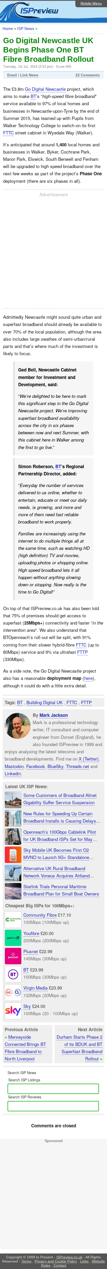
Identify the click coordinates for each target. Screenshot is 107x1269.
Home (8, 28)
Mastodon (14, 766)
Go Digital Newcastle (45, 89)
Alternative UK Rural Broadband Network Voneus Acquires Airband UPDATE (56, 875)
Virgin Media (35, 987)
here (88, 678)
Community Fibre (40, 914)
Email (12, 75)
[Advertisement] (53, 252)
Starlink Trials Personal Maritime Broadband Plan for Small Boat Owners (61, 890)
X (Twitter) (89, 758)
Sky (27, 1006)
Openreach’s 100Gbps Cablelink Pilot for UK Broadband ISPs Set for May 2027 (59, 839)
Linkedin (13, 773)
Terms (26, 1261)
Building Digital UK (44, 702)
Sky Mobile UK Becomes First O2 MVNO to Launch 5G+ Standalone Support (56, 857)
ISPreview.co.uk (69, 1257)
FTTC (8, 132)
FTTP (82, 652)
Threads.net (77, 766)
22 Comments (88, 75)
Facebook (35, 766)
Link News (29, 75)
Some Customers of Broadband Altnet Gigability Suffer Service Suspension (60, 799)
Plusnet (30, 951)
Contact (60, 1265)
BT (33, 96)
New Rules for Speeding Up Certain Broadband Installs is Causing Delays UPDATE (59, 820)
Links (84, 1261)
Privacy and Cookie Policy (56, 1261)
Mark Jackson (53, 715)
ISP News (25, 28)
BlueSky (55, 766)
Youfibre (31, 933)
